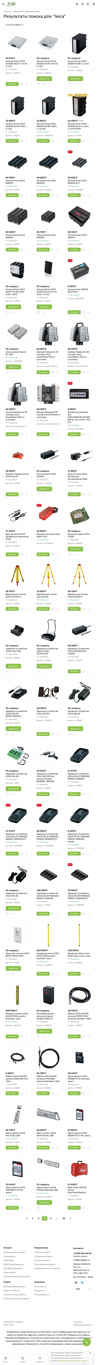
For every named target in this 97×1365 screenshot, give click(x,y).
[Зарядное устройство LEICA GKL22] (79, 693)
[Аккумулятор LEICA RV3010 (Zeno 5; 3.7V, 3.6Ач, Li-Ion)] (48, 271)
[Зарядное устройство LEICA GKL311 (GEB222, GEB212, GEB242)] (79, 755)
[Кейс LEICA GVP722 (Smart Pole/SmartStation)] (79, 1169)
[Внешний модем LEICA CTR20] (79, 515)
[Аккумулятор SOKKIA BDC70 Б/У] (79, 271)
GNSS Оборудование (14, 1264)
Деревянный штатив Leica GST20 (47, 595)
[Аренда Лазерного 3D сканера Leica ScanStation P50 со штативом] (17, 393)
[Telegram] (82, 1283)
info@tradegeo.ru (81, 1260)
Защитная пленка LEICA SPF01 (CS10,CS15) (17, 954)
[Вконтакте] (76, 1283)
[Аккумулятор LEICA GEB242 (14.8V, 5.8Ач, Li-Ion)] (17, 105)
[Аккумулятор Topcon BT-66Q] (17, 333)
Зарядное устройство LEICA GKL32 (16, 894)
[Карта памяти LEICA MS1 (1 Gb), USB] (17, 1114)
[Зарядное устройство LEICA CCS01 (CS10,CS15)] (48, 630)
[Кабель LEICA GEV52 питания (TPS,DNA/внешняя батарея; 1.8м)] (48, 1058)
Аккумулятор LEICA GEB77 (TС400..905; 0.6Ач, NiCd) (15, 292)
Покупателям (41, 1248)
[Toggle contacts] (77, 4)
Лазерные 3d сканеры (14, 1252)
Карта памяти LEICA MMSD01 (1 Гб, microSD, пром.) (79, 1078)
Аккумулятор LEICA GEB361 (15, 236)
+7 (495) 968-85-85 (82, 1253)
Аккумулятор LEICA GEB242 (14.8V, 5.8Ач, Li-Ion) (16, 126)
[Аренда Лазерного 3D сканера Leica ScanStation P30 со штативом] (48, 333)
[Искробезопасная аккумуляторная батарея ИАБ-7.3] (48, 995)
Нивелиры (9, 1260)
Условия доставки (43, 1256)
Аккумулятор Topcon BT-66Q (16, 353)
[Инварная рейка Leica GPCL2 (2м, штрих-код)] (79, 935)
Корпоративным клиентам (47, 1268)
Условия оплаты (42, 1252)
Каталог (8, 1248)
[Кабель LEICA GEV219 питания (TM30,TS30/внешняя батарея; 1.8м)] (79, 995)
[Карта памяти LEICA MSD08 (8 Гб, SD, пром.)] (79, 1114)
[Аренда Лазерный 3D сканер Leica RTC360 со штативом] (48, 393)
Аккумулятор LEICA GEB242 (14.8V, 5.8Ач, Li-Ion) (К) (47, 126)
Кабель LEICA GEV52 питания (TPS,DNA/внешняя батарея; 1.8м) (48, 1078)
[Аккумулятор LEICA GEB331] (17, 162)
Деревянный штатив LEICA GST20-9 (78, 595)
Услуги (7, 1282)
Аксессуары (10, 1272)
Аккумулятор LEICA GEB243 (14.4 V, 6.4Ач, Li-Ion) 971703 (78, 126)
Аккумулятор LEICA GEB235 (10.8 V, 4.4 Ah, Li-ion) (17, 63)
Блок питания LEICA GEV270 (46, 475)
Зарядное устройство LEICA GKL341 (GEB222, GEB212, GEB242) (48, 896)
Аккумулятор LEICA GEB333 (46, 181)
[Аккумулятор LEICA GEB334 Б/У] (79, 162)
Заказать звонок (80, 1256)
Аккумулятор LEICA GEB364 (46, 236)
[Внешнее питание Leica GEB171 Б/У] (48, 515)
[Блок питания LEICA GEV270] (48, 455)
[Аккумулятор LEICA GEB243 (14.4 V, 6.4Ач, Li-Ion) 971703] (79, 105)
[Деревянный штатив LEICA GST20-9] (79, 576)
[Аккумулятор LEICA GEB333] (48, 162)
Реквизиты (39, 1290)
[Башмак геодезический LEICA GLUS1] (17, 455)
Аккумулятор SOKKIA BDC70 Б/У (78, 290)
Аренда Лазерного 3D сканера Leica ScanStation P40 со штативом (78, 356)
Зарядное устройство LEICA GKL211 (47, 712)
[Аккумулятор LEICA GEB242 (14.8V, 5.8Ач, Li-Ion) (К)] (48, 105)
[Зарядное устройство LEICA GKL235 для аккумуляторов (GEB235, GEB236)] (48, 755)
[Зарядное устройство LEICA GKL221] (17, 755)
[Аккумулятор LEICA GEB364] (48, 216)
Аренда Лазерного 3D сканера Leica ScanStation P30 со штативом (47, 356)
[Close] (90, 1352)
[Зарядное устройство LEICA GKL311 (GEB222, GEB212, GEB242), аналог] (79, 815)
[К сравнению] (26, 84)
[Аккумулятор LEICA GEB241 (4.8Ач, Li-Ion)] (79, 42)
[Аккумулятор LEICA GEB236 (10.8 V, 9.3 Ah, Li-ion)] (48, 42)
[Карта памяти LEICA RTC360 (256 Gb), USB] (48, 1169)
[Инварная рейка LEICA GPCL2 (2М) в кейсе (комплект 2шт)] (48, 935)
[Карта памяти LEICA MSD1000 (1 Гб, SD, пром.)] (17, 1169)
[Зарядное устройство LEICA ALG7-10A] (17, 630)
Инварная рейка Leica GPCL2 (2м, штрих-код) (79, 954)
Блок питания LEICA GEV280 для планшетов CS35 (17, 536)
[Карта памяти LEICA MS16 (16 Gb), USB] (48, 1114)
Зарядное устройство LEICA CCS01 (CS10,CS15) (47, 651)
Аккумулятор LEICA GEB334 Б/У (77, 181)
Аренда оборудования (15, 1286)
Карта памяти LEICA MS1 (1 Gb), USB (15, 1134)
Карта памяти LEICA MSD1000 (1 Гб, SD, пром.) (15, 1190)
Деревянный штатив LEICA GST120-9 (16, 595)
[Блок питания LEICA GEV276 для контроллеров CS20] (79, 455)
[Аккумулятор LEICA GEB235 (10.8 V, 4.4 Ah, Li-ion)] (17, 42)
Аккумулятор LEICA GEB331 (15, 181)
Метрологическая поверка (17, 1298)
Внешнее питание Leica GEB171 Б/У (48, 535)
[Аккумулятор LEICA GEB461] (79, 216)
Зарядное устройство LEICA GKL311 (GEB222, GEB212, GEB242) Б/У (17, 836)
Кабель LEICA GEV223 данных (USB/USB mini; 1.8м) (17, 1078)
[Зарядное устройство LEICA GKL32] (17, 875)
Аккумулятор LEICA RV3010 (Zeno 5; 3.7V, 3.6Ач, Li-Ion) (47, 292)
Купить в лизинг (42, 1260)
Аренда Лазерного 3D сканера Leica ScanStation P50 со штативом (16, 416)
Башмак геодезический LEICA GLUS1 (17, 475)
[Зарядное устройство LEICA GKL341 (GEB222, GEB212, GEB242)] (48, 875)
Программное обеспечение (17, 1276)
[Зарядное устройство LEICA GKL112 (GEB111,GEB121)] (17, 693)
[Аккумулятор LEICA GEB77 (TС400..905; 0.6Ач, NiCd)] (17, 271)
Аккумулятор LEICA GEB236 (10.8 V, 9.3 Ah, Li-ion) (47, 63)
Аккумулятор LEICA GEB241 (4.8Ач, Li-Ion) (78, 62)
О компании (40, 1286)
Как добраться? (42, 1294)
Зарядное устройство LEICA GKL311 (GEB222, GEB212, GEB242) (79, 776)
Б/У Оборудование (13, 1268)
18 (64, 1218)
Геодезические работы (15, 1294)
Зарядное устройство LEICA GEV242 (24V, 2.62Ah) (78, 651)
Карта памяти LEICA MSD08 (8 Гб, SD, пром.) (79, 1134)
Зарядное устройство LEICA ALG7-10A (16, 649)
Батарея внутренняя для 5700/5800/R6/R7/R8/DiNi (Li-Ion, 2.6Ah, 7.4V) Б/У (79, 417)
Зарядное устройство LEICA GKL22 (78, 712)
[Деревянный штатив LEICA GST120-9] (17, 576)
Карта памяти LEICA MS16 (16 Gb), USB (46, 1134)
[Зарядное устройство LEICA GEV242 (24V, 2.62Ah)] (79, 630)
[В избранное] (21, 84)
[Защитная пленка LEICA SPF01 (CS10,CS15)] (17, 935)
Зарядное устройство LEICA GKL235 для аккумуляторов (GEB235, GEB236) (47, 777)
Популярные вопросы (44, 1264)
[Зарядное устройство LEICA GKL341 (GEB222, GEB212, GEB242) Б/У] (79, 875)
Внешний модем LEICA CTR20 (79, 535)
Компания (39, 1282)
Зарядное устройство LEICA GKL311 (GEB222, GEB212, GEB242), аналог (79, 838)
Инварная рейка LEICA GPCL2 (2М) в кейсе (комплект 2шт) (48, 956)
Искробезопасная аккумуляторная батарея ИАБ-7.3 (45, 1016)
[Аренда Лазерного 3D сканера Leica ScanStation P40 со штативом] (79, 333)
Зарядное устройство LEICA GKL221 (16, 775)
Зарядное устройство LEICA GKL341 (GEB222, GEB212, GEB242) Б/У (79, 896)
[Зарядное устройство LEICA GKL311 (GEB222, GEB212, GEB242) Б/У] (17, 815)
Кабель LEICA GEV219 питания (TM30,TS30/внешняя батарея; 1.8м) (79, 1016)
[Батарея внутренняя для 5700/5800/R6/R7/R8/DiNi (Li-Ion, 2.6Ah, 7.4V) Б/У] (79, 393)
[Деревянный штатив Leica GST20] (48, 576)
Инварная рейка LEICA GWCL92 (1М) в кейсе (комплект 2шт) (17, 1016)
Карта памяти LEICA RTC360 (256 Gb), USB (47, 1188)
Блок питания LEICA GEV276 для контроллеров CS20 (77, 476)
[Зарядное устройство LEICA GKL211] (48, 693)
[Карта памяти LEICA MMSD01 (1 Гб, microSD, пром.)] (79, 1058)
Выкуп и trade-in (12, 1290)
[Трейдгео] (11, 4)
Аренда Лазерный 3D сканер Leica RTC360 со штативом (48, 414)
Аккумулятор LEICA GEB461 (77, 236)
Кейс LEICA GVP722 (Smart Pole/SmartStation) (77, 1190)
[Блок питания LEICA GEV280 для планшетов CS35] (17, 515)
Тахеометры (9, 1256)
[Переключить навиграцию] (3, 4)
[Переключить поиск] (82, 4)
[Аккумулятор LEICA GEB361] (17, 216)
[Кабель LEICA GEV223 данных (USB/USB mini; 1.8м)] (17, 1058)
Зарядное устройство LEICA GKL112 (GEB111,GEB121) (16, 713)
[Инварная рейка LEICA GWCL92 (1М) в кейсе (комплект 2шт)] (17, 995)
